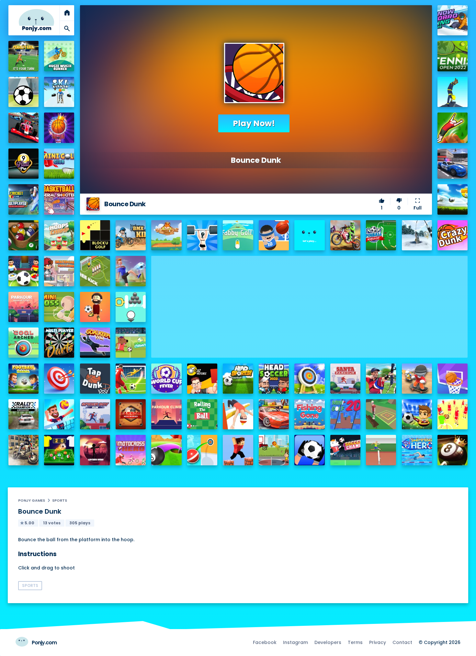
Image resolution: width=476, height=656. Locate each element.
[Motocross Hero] (131, 450)
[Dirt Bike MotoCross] (345, 235)
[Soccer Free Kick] (95, 271)
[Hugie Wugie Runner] (59, 56)
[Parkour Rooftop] (23, 307)
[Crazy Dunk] (452, 235)
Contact (402, 642)
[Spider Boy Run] (95, 414)
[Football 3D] (131, 379)
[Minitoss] (59, 307)
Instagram (295, 642)
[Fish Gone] (309, 414)
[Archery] (59, 379)
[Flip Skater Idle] (417, 379)
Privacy (377, 642)
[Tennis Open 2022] (452, 56)
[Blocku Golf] (95, 235)
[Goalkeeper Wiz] (95, 343)
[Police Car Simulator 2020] (452, 164)
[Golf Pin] (131, 307)
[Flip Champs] (238, 414)
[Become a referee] (202, 379)
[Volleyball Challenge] (59, 414)
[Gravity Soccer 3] (23, 92)
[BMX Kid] (131, 235)
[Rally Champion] (23, 414)
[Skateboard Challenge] (59, 271)
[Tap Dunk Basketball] (95, 379)
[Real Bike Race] (23, 450)
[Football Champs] (131, 343)
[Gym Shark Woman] (202, 235)
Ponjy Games (31, 500)
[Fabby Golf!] (238, 235)
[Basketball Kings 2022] (59, 128)
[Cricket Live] (23, 199)
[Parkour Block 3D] (238, 450)
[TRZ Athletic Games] (381, 450)
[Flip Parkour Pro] (452, 128)
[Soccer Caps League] (59, 450)
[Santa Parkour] (345, 379)
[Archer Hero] (95, 450)
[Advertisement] (309, 301)
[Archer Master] (309, 379)
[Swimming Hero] (417, 450)
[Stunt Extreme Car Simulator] (274, 414)
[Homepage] (36, 20)
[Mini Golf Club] (59, 164)
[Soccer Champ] (345, 450)
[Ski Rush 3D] (59, 92)
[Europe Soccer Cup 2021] (417, 414)
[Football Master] (131, 271)
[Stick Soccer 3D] (23, 271)
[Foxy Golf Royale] (166, 235)
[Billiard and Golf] (166, 450)
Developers (327, 642)
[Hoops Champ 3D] (59, 235)
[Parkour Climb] (166, 414)
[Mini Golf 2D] (345, 414)
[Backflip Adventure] (381, 414)
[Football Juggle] (95, 307)
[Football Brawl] (23, 379)
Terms (355, 642)
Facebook (265, 642)
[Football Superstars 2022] (452, 199)
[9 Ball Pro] (23, 164)
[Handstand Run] (452, 92)
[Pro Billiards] (23, 235)
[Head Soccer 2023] (274, 379)
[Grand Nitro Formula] (23, 128)
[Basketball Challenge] (452, 379)
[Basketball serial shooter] (59, 199)
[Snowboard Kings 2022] (452, 20)
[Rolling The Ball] (202, 414)
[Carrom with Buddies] (131, 414)
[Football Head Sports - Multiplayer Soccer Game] (238, 379)
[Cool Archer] (23, 343)
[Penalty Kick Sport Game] (309, 450)
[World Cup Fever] (166, 379)
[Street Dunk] (274, 450)
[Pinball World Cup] (381, 235)
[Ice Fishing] (417, 235)
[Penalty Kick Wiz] (23, 56)
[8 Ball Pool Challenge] (452, 450)
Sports (59, 500)
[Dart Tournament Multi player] (59, 343)
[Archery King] (381, 379)
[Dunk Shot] (309, 235)
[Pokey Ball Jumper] (202, 450)
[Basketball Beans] (274, 235)
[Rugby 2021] (452, 414)
